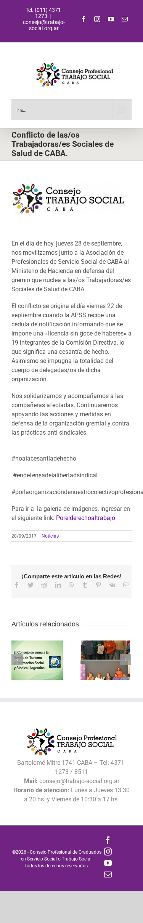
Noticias (50, 536)
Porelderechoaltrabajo (85, 518)
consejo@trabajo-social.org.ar (44, 25)
